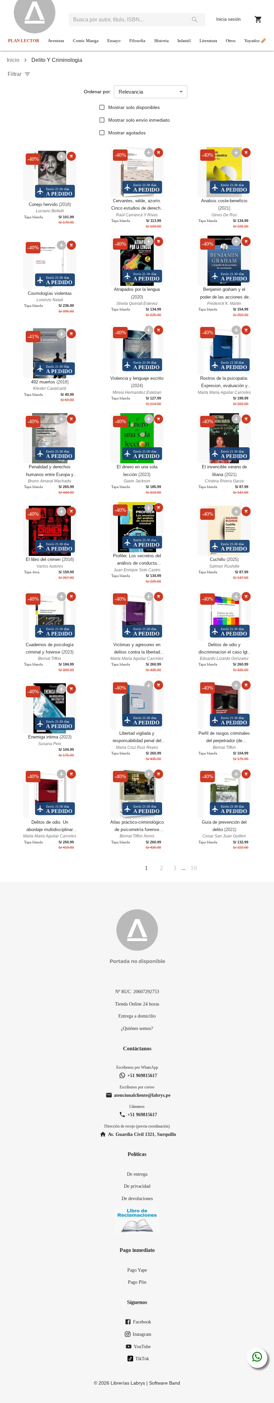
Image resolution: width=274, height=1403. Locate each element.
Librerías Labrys (128, 1383)
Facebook (142, 1321)
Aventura (56, 40)
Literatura (208, 40)
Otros (231, 40)
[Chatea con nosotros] (257, 1358)
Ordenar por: (97, 91)
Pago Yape (137, 1270)
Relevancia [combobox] (131, 92)
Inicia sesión (228, 19)
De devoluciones (137, 1198)
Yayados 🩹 (255, 40)
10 (193, 867)
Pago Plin (137, 1282)
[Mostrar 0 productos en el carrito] (258, 19)
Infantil (184, 40)
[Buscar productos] (195, 19)
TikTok (142, 1358)
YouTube (142, 1346)
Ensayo (114, 40)
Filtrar (14, 74)
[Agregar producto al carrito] (71, 156)
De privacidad (137, 1186)
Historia (161, 40)
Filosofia (137, 40)
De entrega (137, 1174)
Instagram (142, 1334)
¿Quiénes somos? (137, 1028)
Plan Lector (23, 40)
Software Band (164, 1383)
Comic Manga (86, 40)
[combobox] (126, 19)
